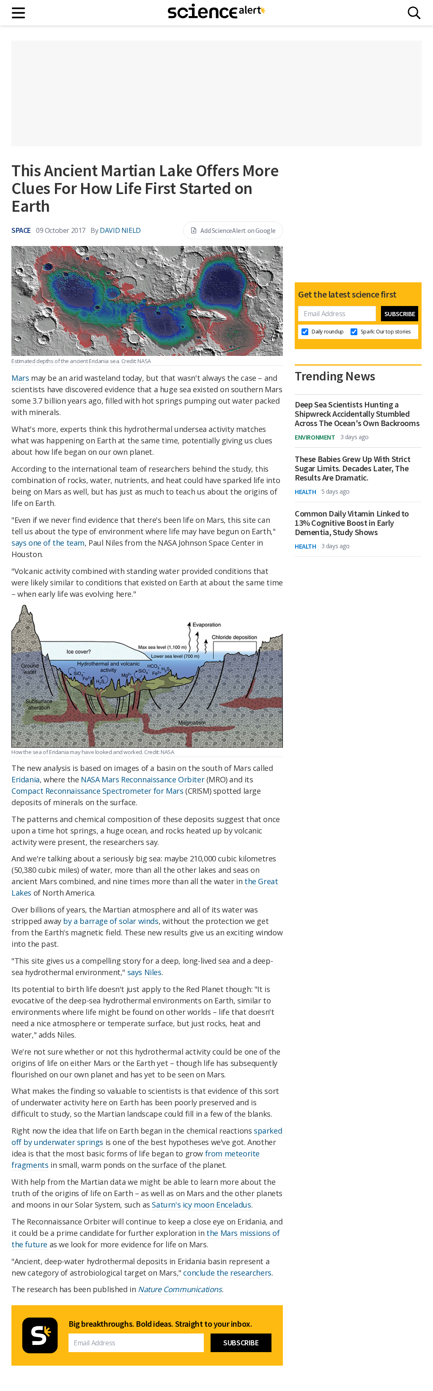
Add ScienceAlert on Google (238, 230)
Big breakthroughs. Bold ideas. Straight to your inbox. (160, 1323)
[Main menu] (18, 12)
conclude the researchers (227, 1273)
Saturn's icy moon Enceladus (201, 1205)
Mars (20, 378)
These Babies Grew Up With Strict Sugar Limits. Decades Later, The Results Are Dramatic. (352, 468)
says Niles (144, 972)
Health (305, 491)
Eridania (25, 779)
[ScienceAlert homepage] (216, 12)
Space (21, 230)
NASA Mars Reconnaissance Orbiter (142, 779)
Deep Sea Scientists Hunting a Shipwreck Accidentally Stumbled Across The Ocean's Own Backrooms (357, 414)
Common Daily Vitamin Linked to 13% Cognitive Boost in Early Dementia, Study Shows (352, 523)
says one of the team (48, 543)
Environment (315, 437)
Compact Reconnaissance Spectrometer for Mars (97, 791)
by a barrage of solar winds (110, 921)
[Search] (414, 12)
